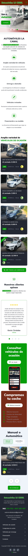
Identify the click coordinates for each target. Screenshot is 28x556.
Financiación (6, 535)
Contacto (5, 22)
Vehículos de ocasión (9, 525)
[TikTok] (17, 549)
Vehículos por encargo (9, 532)
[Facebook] (10, 549)
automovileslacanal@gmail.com (14, 512)
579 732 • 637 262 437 (14, 508)
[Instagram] (14, 549)
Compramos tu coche (9, 528)
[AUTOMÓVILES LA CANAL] (12, 2)
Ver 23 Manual (14, 488)
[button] (10, 29)
